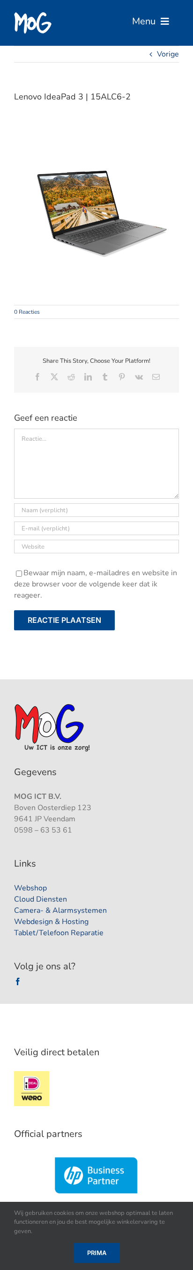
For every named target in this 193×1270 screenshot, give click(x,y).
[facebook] (18, 981)
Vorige (168, 54)
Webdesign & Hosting (51, 922)
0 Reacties (27, 312)
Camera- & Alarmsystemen (60, 910)
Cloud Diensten (40, 899)
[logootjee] (53, 706)
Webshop (30, 888)
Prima (96, 1252)
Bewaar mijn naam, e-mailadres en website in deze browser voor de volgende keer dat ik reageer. (95, 584)
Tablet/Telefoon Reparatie (59, 933)
